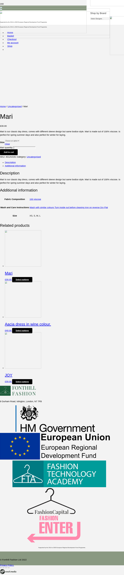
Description (10, 162)
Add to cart (9, 152)
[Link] (8, 573)
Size (2, 142)
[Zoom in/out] (9, 567)
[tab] (64, 162)
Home (3, 106)
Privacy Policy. (7, 565)
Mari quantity (6, 147)
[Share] (3, 567)
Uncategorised (15, 106)
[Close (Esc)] (1, 567)
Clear (7, 144)
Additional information (15, 166)
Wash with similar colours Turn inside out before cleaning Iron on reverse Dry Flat (69, 207)
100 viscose (35, 199)
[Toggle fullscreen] (6, 567)
